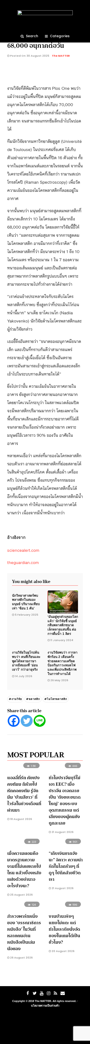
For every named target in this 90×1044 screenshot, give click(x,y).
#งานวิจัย (15, 699)
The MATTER (61, 56)
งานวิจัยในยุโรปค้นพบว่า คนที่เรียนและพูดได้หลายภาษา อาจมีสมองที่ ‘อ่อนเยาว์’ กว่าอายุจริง (26, 661)
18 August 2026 (20, 819)
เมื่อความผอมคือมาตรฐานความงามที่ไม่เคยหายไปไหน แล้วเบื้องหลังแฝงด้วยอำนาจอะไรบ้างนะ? (24, 870)
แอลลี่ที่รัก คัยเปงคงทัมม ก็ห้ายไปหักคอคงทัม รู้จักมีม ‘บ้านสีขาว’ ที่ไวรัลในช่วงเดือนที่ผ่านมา (24, 794)
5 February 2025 (26, 615)
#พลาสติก (33, 699)
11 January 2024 (61, 640)
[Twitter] (27, 721)
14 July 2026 (23, 676)
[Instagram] (48, 993)
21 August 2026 (62, 832)
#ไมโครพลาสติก (55, 699)
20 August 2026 (62, 951)
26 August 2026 (21, 957)
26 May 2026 (59, 680)
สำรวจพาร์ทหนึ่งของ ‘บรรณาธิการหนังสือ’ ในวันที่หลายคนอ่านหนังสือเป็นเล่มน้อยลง (24, 932)
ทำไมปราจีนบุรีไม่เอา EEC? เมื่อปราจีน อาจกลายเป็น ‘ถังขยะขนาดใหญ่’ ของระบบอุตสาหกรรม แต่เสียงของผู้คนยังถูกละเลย (65, 800)
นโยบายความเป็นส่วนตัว (45, 1005)
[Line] (40, 721)
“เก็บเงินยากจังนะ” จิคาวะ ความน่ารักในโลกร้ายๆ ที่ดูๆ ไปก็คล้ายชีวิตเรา (66, 866)
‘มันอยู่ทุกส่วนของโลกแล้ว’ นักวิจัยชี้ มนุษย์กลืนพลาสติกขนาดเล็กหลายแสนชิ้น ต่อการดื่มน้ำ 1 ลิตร (63, 625)
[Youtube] (41, 993)
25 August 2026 (21, 895)
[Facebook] (14, 721)
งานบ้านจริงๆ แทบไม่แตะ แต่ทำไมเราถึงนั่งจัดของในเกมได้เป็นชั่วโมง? (64, 929)
